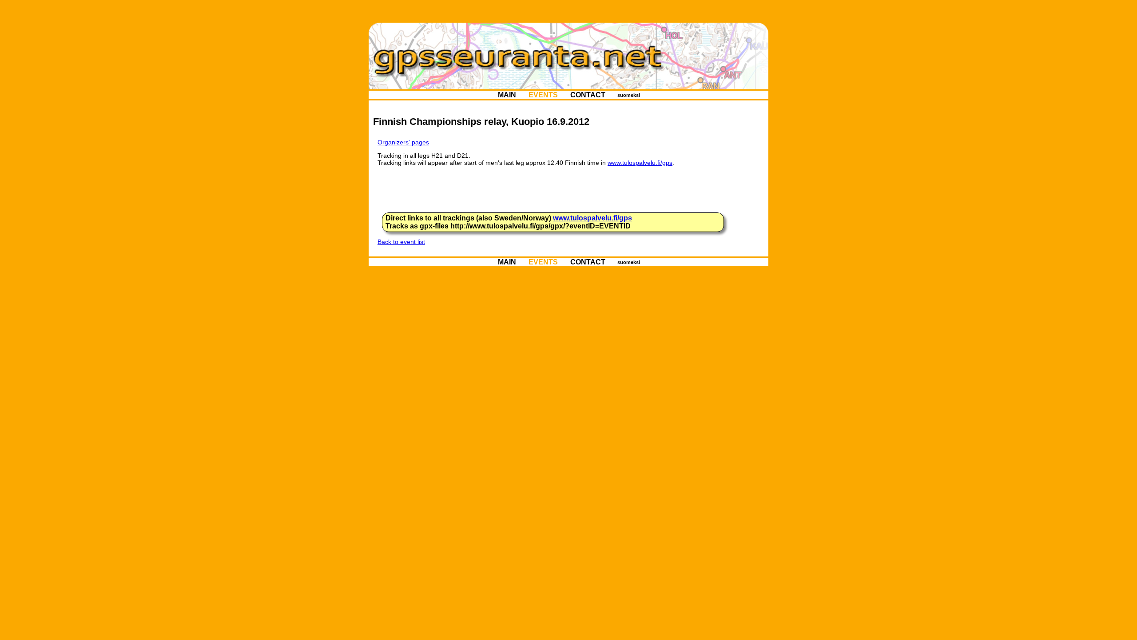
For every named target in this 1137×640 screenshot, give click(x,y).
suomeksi (628, 95)
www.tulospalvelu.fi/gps (640, 162)
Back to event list (401, 241)
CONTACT (587, 95)
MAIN (507, 95)
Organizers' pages (403, 142)
